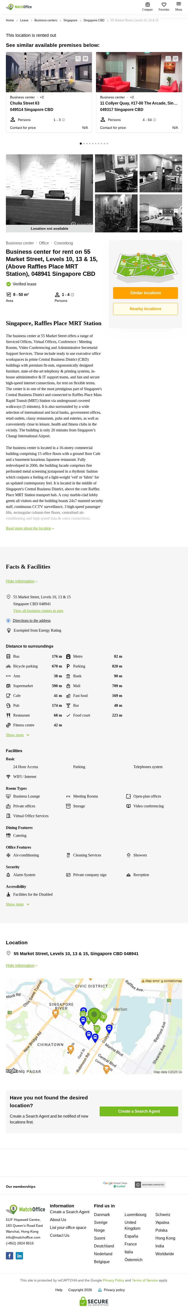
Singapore (70, 20)
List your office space (68, 1228)
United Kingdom (132, 1225)
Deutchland (104, 1246)
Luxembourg (135, 1215)
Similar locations (145, 293)
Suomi (99, 1238)
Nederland (103, 1254)
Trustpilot (13, 1162)
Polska (161, 1230)
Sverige (100, 1222)
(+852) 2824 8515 (20, 1243)
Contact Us (59, 1235)
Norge (99, 1230)
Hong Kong (165, 1238)
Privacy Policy (113, 1280)
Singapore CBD (94, 20)
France (131, 1244)
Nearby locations (145, 309)
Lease (24, 20)
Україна (162, 1222)
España (131, 1236)
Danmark (102, 1215)
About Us (58, 1220)
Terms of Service (145, 1280)
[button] (76, 58)
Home (10, 20)
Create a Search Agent (69, 1212)
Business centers (46, 20)
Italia (129, 1252)
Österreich (133, 1260)
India (159, 1246)
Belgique (102, 1262)
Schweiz (162, 1215)
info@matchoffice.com (23, 1237)
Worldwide (164, 1254)
